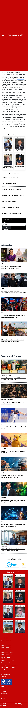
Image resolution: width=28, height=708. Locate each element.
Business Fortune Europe (7, 652)
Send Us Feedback (5, 674)
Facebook (4, 695)
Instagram (4, 693)
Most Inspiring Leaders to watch (11, 207)
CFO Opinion (4, 546)
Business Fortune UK (6, 643)
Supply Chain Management (7, 472)
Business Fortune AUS (6, 645)
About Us (3, 669)
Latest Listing (14, 173)
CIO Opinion (4, 497)
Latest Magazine (14, 135)
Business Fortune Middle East (8, 650)
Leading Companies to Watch (10, 177)
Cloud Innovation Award (9, 183)
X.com (4, 691)
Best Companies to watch (9, 201)
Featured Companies (14, 559)
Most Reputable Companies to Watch (13, 195)
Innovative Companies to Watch (11, 213)
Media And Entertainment (7, 399)
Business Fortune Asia (6, 640)
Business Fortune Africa (6, 654)
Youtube (4, 698)
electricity (20, 70)
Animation (3, 448)
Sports (2, 424)
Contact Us (3, 672)
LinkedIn (4, 689)
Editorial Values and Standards (8, 667)
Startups (3, 521)
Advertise (3, 676)
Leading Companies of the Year (11, 189)
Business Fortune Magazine (7, 660)
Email (4, 222)
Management (20, 79)
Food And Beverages (6, 375)
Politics (2, 263)
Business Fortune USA (6, 647)
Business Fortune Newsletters (8, 662)
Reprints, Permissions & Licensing (9, 665)
